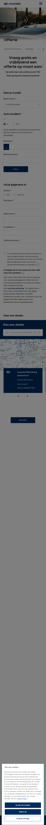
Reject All (23, 812)
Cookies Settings (22, 819)
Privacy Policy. (22, 799)
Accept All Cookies (23, 805)
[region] (23, 794)
